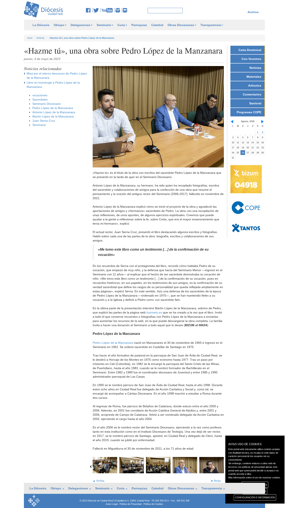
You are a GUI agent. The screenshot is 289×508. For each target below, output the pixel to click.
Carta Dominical (249, 50)
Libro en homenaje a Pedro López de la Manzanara (53, 84)
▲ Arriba (98, 480)
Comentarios (252, 94)
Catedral (157, 25)
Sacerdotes (40, 99)
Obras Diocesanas (181, 25)
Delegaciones (80, 25)
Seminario (104, 25)
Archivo (253, 12)
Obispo (59, 25)
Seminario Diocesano (46, 103)
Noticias (40, 38)
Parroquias (139, 25)
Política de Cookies (153, 504)
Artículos (254, 85)
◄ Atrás (215, 480)
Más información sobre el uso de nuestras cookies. (254, 477)
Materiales (253, 76)
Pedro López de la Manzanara (52, 108)
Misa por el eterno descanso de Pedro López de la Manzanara (57, 75)
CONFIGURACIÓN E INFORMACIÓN (255, 497)
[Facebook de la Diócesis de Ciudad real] (89, 10)
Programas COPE (249, 112)
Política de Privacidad (131, 504)
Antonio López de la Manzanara (53, 112)
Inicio (29, 38)
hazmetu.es (154, 312)
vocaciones (39, 95)
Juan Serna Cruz (43, 120)
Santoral (255, 103)
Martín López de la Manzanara (53, 116)
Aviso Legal (112, 504)
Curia (121, 25)
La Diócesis (41, 25)
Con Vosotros (251, 59)
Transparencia (210, 25)
